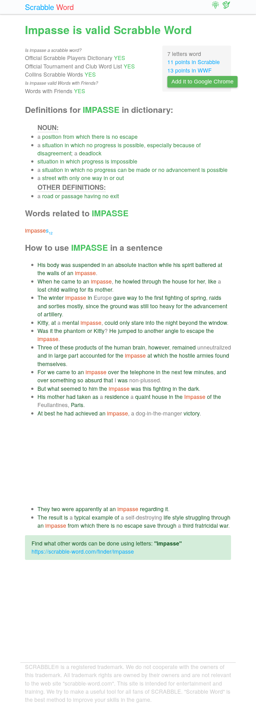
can (122, 169)
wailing (69, 289)
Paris (77, 405)
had (71, 396)
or (154, 169)
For (41, 372)
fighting (174, 297)
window (218, 322)
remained (184, 347)
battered (205, 265)
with (63, 178)
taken (84, 396)
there (98, 136)
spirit (188, 265)
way (97, 178)
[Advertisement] (134, 461)
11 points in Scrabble (193, 62)
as (95, 396)
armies (205, 355)
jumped (127, 330)
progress (105, 145)
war (223, 525)
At (40, 413)
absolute (125, 265)
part (73, 355)
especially (159, 145)
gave (119, 297)
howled (131, 281)
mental (70, 322)
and (42, 306)
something (63, 380)
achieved (86, 413)
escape (129, 136)
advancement (183, 169)
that (108, 380)
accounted (93, 355)
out (120, 178)
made (143, 169)
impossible (124, 161)
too (154, 306)
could (111, 322)
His (41, 265)
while (165, 265)
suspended (86, 265)
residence (117, 396)
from (68, 136)
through (151, 281)
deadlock (90, 153)
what (53, 388)
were (68, 509)
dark (193, 388)
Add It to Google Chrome (202, 81)
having (92, 196)
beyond (188, 322)
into (150, 322)
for (192, 281)
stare (137, 322)
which (83, 136)
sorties (56, 306)
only (74, 178)
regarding (152, 509)
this (147, 388)
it (51, 330)
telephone (142, 372)
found (222, 355)
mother (103, 289)
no (115, 136)
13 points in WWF (189, 70)
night (171, 322)
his (176, 265)
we (51, 372)
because (183, 145)
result (55, 517)
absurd (93, 380)
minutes (204, 372)
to (79, 281)
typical (82, 517)
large (60, 355)
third (188, 525)
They (43, 509)
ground (118, 306)
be (131, 169)
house (179, 281)
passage (72, 196)
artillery (53, 314)
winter (56, 297)
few (188, 372)
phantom (75, 330)
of (198, 145)
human (122, 347)
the (41, 273)
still (144, 306)
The (42, 297)
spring (198, 297)
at (220, 265)
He (112, 330)
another (153, 330)
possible (133, 145)
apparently (89, 509)
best (49, 413)
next (176, 372)
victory (191, 413)
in (67, 145)
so (80, 380)
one (86, 178)
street (49, 178)
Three (44, 347)
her (201, 281)
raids (215, 297)
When (44, 281)
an (110, 265)
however (158, 347)
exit (114, 196)
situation (52, 145)
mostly (75, 306)
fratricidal (206, 525)
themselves (51, 364)
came (68, 281)
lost (41, 289)
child (53, 289)
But (41, 388)
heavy (167, 306)
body (53, 265)
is (108, 136)
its (90, 289)
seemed (71, 388)
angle (172, 330)
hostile (187, 355)
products (86, 347)
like (212, 281)
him (93, 388)
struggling (197, 517)
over (113, 372)
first (158, 297)
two (56, 509)
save (150, 525)
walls (53, 273)
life (167, 517)
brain (139, 347)
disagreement (54, 153)
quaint (142, 396)
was (66, 265)
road (47, 196)
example (102, 517)
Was (42, 330)
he (57, 281)
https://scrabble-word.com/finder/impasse (83, 551)
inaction (147, 265)
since (92, 306)
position (52, 136)
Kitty (42, 322)
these (67, 347)
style (178, 517)
